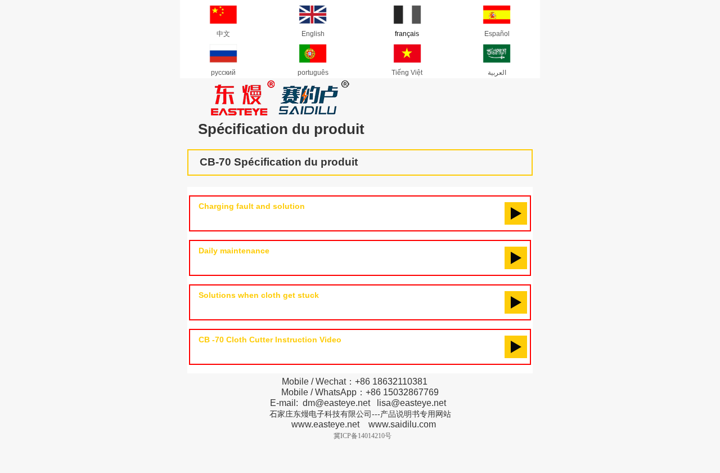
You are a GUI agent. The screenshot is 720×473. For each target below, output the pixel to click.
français (407, 34)
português (313, 73)
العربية (497, 73)
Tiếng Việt (407, 73)
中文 (223, 34)
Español (497, 34)
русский (223, 73)
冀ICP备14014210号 (363, 436)
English (313, 34)
